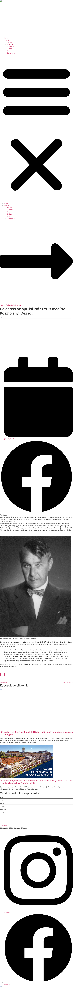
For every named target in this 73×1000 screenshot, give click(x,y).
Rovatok (6, 40)
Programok (11, 46)
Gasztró (9, 51)
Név (1, 797)
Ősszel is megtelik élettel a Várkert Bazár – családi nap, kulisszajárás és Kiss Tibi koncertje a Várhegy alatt (36, 781)
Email (2, 803)
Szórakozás (11, 53)
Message (3, 809)
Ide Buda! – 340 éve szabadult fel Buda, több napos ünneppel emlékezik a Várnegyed (36, 733)
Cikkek (9, 49)
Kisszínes (10, 44)
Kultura (9, 42)
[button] (36, 128)
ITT (3, 674)
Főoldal (6, 38)
